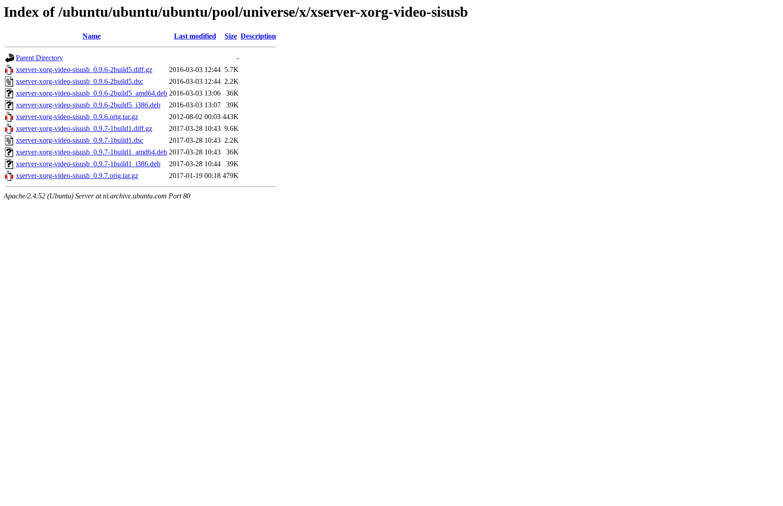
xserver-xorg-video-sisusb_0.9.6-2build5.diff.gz (84, 69)
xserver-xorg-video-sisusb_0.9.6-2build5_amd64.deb (91, 93)
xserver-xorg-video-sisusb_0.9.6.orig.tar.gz (77, 116)
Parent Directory (39, 58)
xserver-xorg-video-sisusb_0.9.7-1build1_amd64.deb (91, 152)
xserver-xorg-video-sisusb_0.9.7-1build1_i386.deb (88, 164)
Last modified (195, 36)
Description (258, 36)
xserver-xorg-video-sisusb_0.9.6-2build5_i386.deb (88, 105)
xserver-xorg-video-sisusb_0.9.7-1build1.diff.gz (84, 128)
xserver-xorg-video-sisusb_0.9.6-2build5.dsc (79, 81)
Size (231, 36)
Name (91, 36)
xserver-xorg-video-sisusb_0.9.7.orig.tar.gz (77, 175)
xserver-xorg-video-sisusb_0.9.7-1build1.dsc (79, 140)
